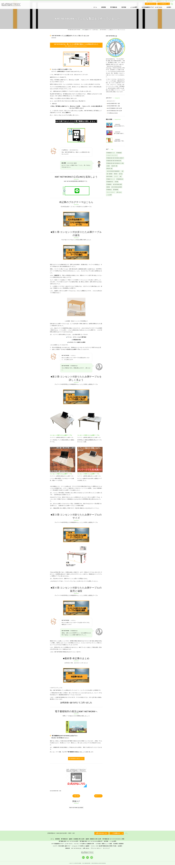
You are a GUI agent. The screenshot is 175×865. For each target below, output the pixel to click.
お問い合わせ (118, 192)
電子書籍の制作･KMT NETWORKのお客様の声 (115, 158)
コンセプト (116, 176)
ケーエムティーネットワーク (112, 155)
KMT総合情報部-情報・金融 (113, 106)
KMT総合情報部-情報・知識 (55, 791)
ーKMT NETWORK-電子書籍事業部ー (113, 171)
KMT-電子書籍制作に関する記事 (114, 108)
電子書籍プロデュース (111, 179)
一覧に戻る (76, 796)
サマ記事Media (163, 4)
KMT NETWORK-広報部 (117, 184)
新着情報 (108, 187)
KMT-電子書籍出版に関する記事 (114, 111)
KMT (121, 176)
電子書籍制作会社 (119, 179)
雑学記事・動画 (109, 168)
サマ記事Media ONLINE (112, 113)
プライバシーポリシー (111, 192)
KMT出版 (120, 174)
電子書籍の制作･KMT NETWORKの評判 (114, 160)
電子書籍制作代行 (110, 181)
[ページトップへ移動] (126, 833)
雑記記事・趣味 (114, 166)
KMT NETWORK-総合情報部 (116, 187)
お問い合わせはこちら (151, 4)
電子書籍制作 (109, 184)
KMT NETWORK (109, 176)
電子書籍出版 (109, 189)
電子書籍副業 (118, 152)
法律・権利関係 (109, 174)
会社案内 (108, 166)
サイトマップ (106, 848)
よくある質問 (109, 195)
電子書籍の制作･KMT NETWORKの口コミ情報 (115, 163)
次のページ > (98, 796)
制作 (122, 171)
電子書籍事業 (115, 189)
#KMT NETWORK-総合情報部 (76, 808)
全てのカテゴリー (111, 101)
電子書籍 (116, 181)
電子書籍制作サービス (111, 152)
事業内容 (115, 174)
